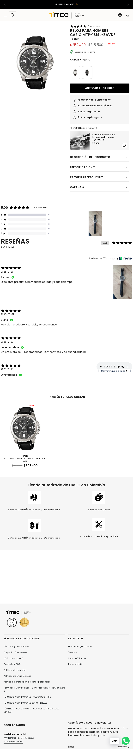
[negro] (75, 72)
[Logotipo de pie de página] (18, 619)
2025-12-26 (7, 271)
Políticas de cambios (15, 670)
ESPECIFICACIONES (83, 167)
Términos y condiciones (16, 646)
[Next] (128, 4)
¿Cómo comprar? (13, 658)
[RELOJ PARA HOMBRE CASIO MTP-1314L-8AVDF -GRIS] (25, 428)
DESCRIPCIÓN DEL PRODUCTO (90, 157)
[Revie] (125, 258)
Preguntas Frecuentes (15, 652)
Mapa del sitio (75, 664)
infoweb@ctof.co (13, 741)
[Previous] (5, 4)
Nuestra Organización (80, 646)
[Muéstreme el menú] (5, 15)
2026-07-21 (7, 314)
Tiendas (72, 652)
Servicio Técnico (77, 658)
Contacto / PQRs (12, 664)
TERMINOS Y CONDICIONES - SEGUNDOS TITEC (27, 696)
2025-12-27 (7, 341)
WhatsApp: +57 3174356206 (19, 737)
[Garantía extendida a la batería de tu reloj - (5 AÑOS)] (80, 140)
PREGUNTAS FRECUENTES (86, 177)
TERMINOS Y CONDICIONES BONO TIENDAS (25, 702)
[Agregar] (124, 145)
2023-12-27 (7, 369)
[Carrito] (127, 15)
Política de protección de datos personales (27, 681)
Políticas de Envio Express (17, 675)
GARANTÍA (77, 187)
